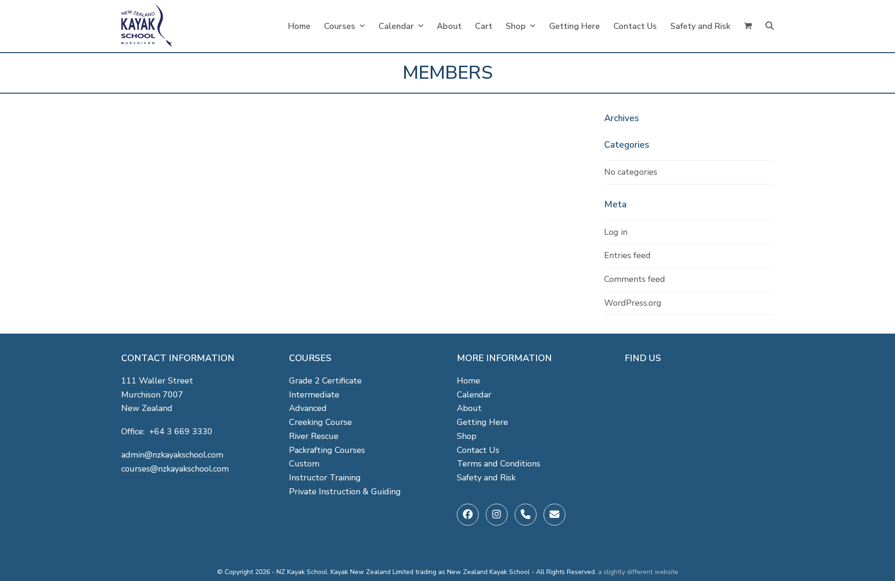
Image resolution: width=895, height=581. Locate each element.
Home (468, 380)
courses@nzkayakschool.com (175, 468)
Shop (466, 436)
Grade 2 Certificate (325, 380)
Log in (615, 232)
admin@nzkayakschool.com (172, 454)
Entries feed (627, 255)
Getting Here (482, 422)
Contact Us (478, 450)
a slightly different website (638, 571)
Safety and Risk (486, 477)
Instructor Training (325, 477)
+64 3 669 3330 (181, 431)
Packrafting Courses (327, 450)
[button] (748, 26)
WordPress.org (632, 302)
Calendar (474, 394)
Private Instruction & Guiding (345, 491)
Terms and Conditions (498, 463)
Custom (304, 463)
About (469, 408)
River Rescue (313, 436)
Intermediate (314, 394)
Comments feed (634, 279)
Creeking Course (320, 422)
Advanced (308, 408)
